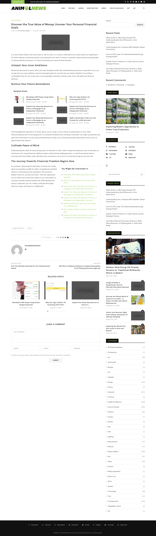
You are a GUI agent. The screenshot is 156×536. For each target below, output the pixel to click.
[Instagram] (130, 2)
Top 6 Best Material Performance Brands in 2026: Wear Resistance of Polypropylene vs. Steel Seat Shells (124, 71)
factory (126, 387)
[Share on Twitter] (63, 237)
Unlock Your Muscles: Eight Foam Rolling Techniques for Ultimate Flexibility (117, 314)
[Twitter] (128, 2)
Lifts (126, 432)
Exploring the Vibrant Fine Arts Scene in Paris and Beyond (116, 328)
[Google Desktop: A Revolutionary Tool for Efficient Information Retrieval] (138, 286)
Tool (126, 496)
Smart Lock (126, 476)
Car (126, 372)
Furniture (126, 397)
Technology (126, 491)
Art (134, 8)
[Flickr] (136, 2)
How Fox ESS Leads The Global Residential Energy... (46, 2)
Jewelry (126, 417)
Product (126, 466)
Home (63, 8)
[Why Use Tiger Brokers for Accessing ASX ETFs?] (62, 99)
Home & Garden (126, 407)
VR (126, 511)
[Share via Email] (68, 237)
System (126, 486)
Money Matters (92, 8)
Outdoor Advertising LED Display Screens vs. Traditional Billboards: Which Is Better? (123, 270)
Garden (81, 8)
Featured (71, 8)
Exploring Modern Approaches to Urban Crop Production (122, 128)
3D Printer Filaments (126, 347)
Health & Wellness (117, 8)
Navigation (131, 85)
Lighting (126, 437)
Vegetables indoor (126, 506)
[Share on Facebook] (60, 237)
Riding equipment (126, 471)
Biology (126, 367)
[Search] (144, 8)
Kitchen (126, 422)
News (126, 461)
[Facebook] (125, 2)
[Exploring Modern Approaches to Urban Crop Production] (125, 111)
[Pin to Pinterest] (65, 237)
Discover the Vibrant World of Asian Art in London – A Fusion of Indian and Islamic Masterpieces (117, 299)
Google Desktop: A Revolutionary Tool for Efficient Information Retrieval (117, 285)
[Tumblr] (138, 2)
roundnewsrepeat (24, 31)
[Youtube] (141, 2)
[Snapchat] (144, 2)
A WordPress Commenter (115, 85)
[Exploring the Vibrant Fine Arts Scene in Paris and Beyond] (138, 329)
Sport (126, 481)
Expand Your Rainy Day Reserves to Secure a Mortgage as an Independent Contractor (39, 108)
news (30, 228)
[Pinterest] (133, 2)
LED (126, 427)
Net (128, 8)
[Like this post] (58, 237)
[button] (26, 2)
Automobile (126, 362)
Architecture (126, 352)
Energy (104, 8)
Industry (126, 412)
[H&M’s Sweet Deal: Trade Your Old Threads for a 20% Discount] (62, 120)
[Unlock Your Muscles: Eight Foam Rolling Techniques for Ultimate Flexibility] (138, 315)
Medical (126, 447)
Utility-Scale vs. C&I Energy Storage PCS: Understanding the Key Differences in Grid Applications (121, 40)
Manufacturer (126, 442)
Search (108, 21)
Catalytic (126, 377)
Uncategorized (126, 501)
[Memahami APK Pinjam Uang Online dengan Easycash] (19, 99)
